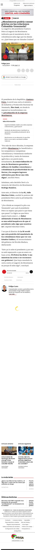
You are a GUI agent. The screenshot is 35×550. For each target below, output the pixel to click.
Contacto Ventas (17, 520)
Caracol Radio (9, 5)
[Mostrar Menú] (2, 4)
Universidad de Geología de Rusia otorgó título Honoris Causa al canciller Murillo (8, 460)
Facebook (19, 70)
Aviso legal (25, 524)
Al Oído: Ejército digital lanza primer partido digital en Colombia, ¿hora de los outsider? (25, 460)
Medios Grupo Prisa (17, 541)
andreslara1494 (13, 63)
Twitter (23, 70)
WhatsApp (32, 70)
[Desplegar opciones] (30, 56)
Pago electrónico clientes (12, 522)
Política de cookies (27, 526)
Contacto (7, 520)
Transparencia (26, 528)
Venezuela (20, 277)
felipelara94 (11, 63)
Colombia (19, 280)
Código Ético (17, 531)
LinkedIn (27, 70)
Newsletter (27, 520)
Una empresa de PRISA (17, 536)
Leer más (12, 294)
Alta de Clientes (25, 522)
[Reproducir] (5, 57)
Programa (17, 5)
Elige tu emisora (28, 5)
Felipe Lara (5, 63)
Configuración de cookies (12, 528)
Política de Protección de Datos (11, 526)
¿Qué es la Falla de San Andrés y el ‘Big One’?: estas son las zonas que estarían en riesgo (13, 482)
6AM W (16, 18)
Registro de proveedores (13, 524)
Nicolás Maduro (8, 277)
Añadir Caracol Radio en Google (16, 77)
